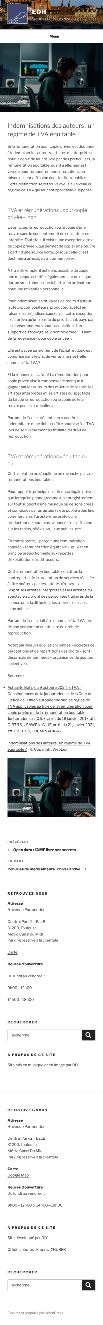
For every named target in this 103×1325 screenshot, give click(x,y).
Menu (54, 36)
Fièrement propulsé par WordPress (35, 1313)
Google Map (18, 1175)
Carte (13, 952)
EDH (39, 12)
